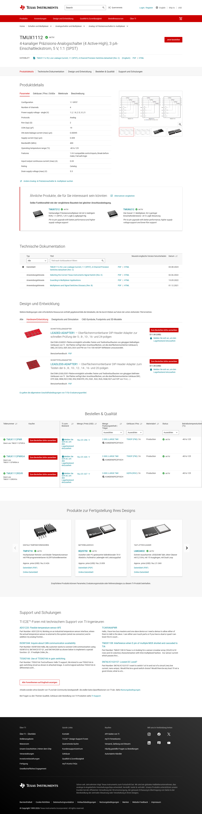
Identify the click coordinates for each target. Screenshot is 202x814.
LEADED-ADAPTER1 (63, 333)
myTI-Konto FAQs (69, 764)
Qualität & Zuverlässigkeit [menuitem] (91, 19)
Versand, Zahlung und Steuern (118, 744)
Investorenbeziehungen (30, 759)
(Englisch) (126, 58)
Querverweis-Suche (70, 744)
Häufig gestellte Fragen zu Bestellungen (122, 749)
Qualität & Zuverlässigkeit (73, 759)
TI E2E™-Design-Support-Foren (75, 739)
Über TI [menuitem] (133, 19)
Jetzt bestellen (173, 40)
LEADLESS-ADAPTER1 (64, 364)
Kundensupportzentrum (72, 749)
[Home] (39, 7)
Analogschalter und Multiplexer (68, 26)
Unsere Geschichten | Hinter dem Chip (35, 749)
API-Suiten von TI (112, 734)
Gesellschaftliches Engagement (33, 769)
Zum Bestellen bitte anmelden (164, 330)
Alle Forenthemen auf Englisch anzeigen (39, 682)
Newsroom (24, 744)
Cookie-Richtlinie (43, 802)
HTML (141, 58)
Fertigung (24, 764)
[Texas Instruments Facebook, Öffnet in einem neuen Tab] (159, 735)
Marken (125, 802)
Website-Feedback (140, 802)
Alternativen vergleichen (124, 196)
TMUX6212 (128, 209)
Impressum (156, 802)
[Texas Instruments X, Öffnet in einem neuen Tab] (169, 735)
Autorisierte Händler (113, 754)
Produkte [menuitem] (23, 19)
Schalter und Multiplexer (38, 26)
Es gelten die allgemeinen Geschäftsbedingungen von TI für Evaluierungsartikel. (53, 393)
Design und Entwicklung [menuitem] (63, 19)
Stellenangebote (26, 739)
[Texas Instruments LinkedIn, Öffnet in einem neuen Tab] (149, 744)
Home (22, 26)
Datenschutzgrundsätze (63, 802)
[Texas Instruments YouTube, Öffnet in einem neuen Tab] (169, 744)
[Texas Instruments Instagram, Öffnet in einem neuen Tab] (149, 735)
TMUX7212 (54, 209)
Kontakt (65, 734)
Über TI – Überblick (28, 734)
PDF (134, 58)
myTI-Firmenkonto (113, 739)
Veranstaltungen (27, 754)
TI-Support (96, 696)
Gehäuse (66, 754)
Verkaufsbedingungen (86, 802)
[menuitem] (181, 18)
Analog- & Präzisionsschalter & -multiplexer (107, 26)
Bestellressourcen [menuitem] (115, 19)
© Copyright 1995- (30, 808)
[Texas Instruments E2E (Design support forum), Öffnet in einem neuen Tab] (159, 744)
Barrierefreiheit (26, 802)
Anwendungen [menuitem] (40, 19)
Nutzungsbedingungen (130, 690)
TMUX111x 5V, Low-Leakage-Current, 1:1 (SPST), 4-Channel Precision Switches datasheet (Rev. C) (78, 58)
